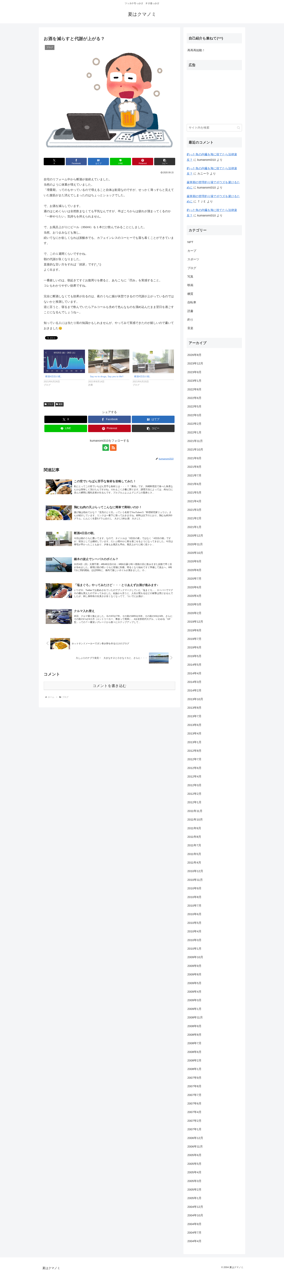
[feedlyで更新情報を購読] (105, 447)
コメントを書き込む (109, 686)
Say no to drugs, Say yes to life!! (106, 376)
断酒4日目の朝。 (143, 376)
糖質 (61, 404)
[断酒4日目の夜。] (64, 361)
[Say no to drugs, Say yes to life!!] (109, 361)
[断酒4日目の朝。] (153, 361)
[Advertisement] (214, 96)
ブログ (50, 404)
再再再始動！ (196, 50)
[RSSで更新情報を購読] (113, 447)
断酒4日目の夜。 (54, 376)
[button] (164, 161)
